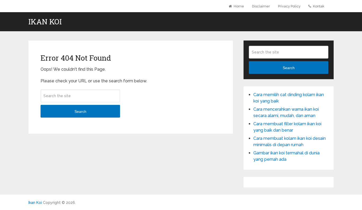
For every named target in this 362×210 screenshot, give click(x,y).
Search (80, 111)
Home (238, 6)
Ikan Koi (45, 21)
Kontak (318, 6)
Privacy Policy (289, 6)
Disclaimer (261, 6)
